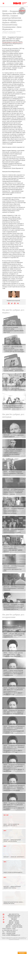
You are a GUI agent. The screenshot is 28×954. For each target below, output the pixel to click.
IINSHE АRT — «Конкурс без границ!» (14, 927)
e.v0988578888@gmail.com (13, 935)
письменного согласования (14, 939)
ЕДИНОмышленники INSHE (14, 915)
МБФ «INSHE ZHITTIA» (14, 914)
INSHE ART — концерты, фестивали (14, 925)
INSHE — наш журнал (14, 920)
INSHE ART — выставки (14, 922)
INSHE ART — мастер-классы (14, 924)
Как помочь (14, 919)
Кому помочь (14, 918)
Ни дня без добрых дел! (14, 916)
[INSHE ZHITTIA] (20, 3)
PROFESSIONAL (12, 31)
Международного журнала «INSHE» (12, 42)
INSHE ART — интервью (14, 923)
